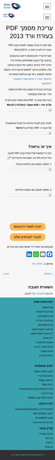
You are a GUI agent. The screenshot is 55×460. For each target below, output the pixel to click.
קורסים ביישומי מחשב (42, 329)
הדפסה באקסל (45, 380)
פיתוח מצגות (47, 351)
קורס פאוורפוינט (45, 316)
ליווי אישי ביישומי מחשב (41, 333)
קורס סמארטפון (45, 325)
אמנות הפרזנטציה (44, 342)
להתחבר (40, 293)
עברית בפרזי (47, 393)
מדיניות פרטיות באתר (42, 422)
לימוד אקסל (47, 384)
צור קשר (49, 438)
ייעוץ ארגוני (48, 338)
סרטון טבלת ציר (45, 376)
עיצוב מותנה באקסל (43, 371)
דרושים (49, 442)
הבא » (5, 273)
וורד (34, 263)
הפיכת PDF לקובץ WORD (40, 398)
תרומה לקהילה (46, 434)
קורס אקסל (47, 307)
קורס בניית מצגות (44, 311)
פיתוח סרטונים (46, 355)
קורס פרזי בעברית (44, 320)
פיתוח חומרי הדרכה (43, 347)
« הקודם (48, 273)
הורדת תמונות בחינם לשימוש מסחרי (35, 389)
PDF (39, 263)
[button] (27, 226)
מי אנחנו (49, 447)
